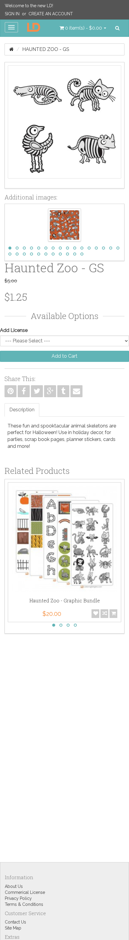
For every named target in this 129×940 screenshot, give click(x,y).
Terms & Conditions (24, 904)
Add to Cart (64, 356)
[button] (83, 28)
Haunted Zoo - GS (45, 49)
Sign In (12, 13)
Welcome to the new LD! (29, 5)
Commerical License (25, 892)
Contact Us (15, 922)
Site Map (13, 928)
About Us (14, 886)
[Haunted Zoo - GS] (64, 125)
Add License (14, 330)
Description (21, 409)
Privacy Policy (18, 898)
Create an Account (50, 13)
